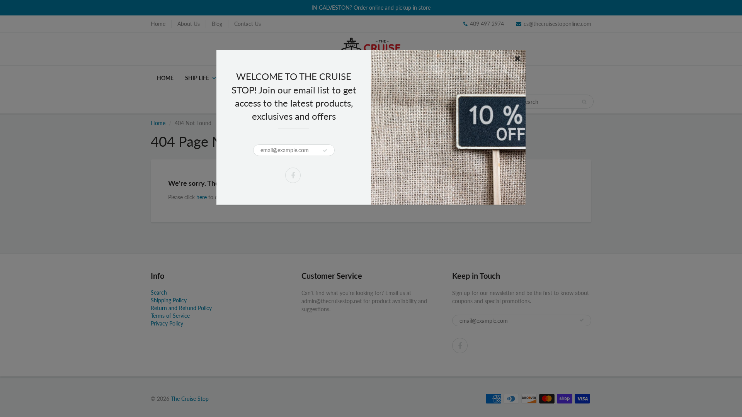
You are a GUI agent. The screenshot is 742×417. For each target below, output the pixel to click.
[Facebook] (293, 175)
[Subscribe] (325, 150)
